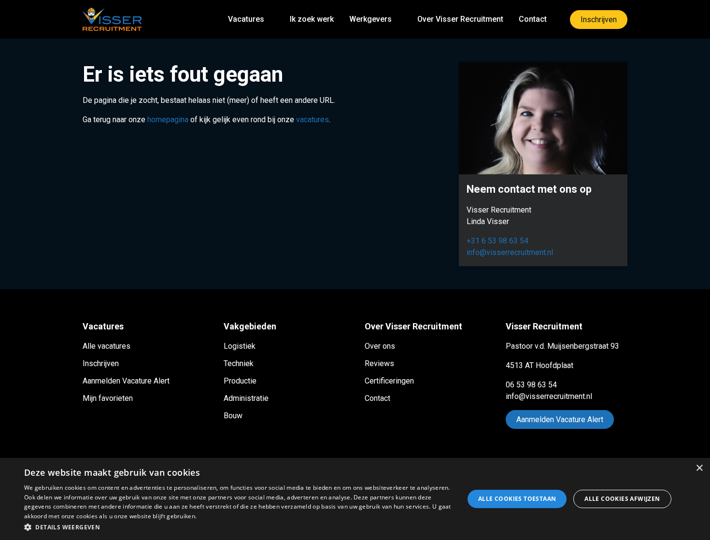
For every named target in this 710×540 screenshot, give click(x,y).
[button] (237, 527)
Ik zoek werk (312, 19)
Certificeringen (389, 380)
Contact (533, 19)
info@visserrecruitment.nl (510, 252)
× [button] (699, 468)
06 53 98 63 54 (531, 384)
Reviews (379, 363)
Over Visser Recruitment (460, 19)
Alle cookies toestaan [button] (517, 499)
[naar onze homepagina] (112, 19)
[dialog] (355, 499)
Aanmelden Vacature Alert (126, 380)
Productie (240, 380)
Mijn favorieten (108, 398)
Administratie (246, 398)
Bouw (233, 415)
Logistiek (240, 346)
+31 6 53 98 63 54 (497, 240)
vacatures (312, 119)
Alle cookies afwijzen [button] (622, 499)
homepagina (167, 119)
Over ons (380, 346)
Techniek (239, 363)
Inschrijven (599, 19)
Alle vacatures (106, 346)
